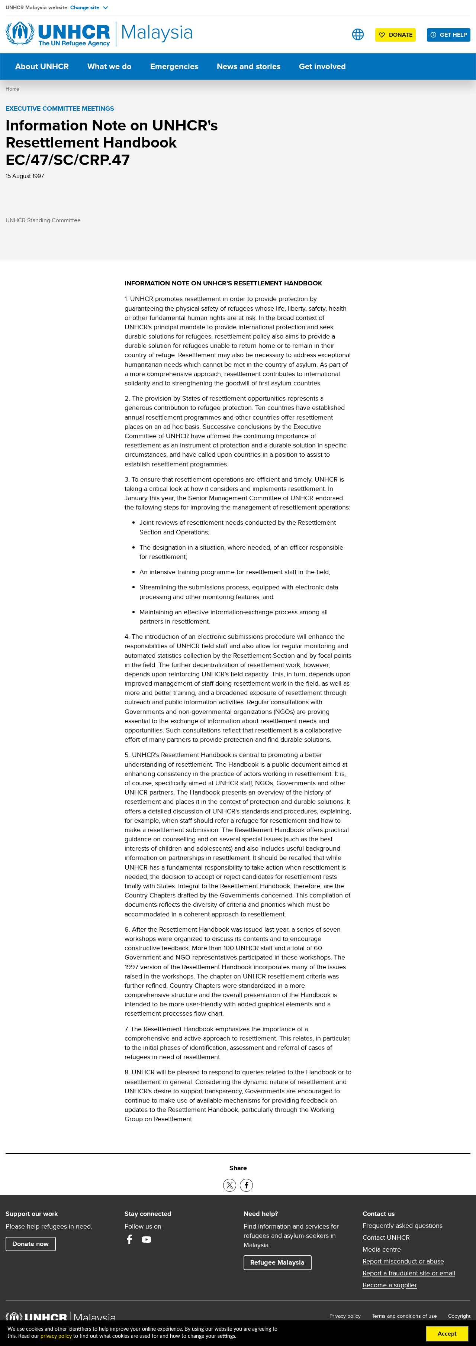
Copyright (459, 1316)
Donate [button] (400, 34)
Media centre (382, 1249)
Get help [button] (455, 34)
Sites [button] (358, 34)
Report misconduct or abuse (403, 1261)
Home (12, 89)
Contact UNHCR (386, 1237)
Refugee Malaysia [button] (280, 1262)
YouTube (146, 1239)
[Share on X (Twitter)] (229, 1185)
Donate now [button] (30, 1244)
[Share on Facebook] (246, 1185)
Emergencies (174, 66)
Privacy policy (345, 1316)
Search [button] (334, 34)
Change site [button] (84, 7)
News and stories (248, 66)
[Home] (58, 34)
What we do (109, 66)
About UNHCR (42, 66)
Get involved (322, 66)
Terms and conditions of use (404, 1316)
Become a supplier (390, 1285)
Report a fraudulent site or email (409, 1273)
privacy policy (56, 1336)
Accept (447, 1334)
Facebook (129, 1239)
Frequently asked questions (403, 1226)
